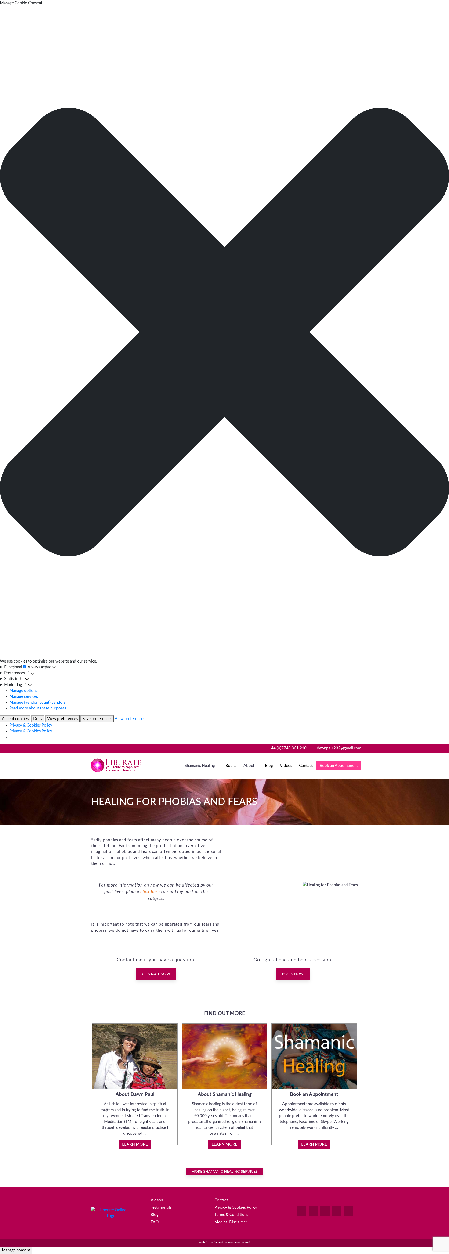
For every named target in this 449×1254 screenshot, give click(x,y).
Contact (306, 766)
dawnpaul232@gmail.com (339, 748)
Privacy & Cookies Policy (30, 725)
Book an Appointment (339, 766)
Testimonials (161, 1207)
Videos (286, 766)
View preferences (62, 719)
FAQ (155, 1222)
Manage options (23, 691)
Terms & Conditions (231, 1215)
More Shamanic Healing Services (224, 1171)
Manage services (23, 696)
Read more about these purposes (37, 708)
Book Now (293, 974)
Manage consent (16, 1250)
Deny (38, 719)
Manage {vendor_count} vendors (37, 702)
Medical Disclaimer (230, 1222)
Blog (269, 766)
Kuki (247, 1242)
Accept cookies (15, 719)
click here (150, 892)
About (248, 766)
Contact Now (156, 974)
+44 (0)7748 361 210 (288, 748)
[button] (224, 332)
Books (230, 766)
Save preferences (97, 719)
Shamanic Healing (200, 766)
